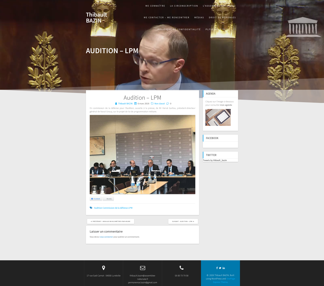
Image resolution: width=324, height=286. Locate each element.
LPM (130, 207)
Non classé (159, 103)
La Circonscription (184, 5)
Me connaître (155, 5)
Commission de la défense (115, 207)
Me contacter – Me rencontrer (166, 17)
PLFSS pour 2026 (217, 29)
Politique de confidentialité (179, 29)
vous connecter (106, 236)
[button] (234, 29)
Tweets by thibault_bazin (215, 160)
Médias (199, 17)
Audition (98, 207)
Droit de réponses (222, 17)
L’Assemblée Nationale (219, 5)
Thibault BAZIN (96, 18)
